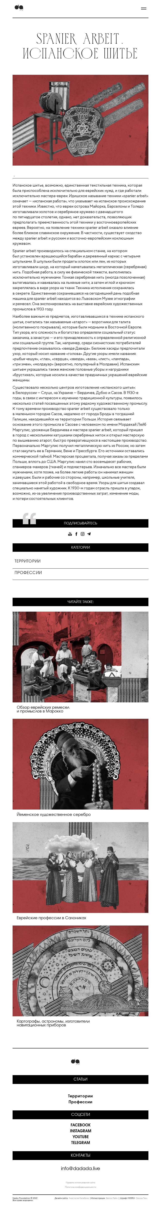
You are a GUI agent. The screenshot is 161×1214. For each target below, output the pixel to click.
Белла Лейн (112, 1198)
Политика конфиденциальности (80, 1187)
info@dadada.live (80, 1168)
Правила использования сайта (80, 1182)
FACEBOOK (81, 1125)
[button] (141, 9)
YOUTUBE (81, 1137)
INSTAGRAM (80, 1131)
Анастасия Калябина (79, 1198)
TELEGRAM (80, 1143)
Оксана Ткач (141, 1198)
